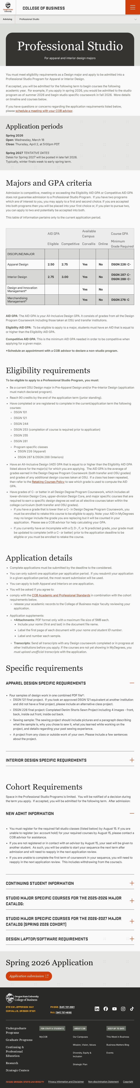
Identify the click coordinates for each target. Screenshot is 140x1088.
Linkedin (97, 1009)
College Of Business (44, 8)
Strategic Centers (17, 1070)
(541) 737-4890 (64, 1012)
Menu (132, 7)
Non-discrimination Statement (103, 1081)
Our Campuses (80, 1036)
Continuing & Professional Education (15, 1051)
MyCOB (43, 1036)
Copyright (128, 1081)
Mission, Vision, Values (84, 1044)
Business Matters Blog (117, 1044)
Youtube (114, 1009)
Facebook (106, 1009)
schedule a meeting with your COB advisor (43, 111)
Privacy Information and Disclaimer (66, 1081)
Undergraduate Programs (16, 1030)
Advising (7, 19)
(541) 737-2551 (67, 1007)
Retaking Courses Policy (48, 482)
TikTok (132, 1009)
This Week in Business (117, 1036)
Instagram (123, 1009)
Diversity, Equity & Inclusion (82, 1054)
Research (12, 1063)
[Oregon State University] (8, 7)
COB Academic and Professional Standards (61, 595)
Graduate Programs (19, 1039)
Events (109, 1052)
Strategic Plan (80, 1064)
